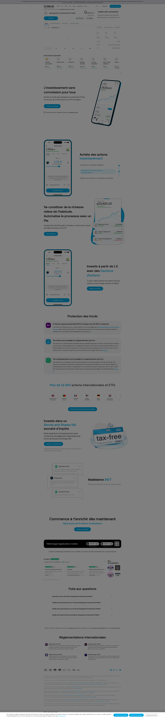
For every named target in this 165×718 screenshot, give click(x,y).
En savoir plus (61, 716)
